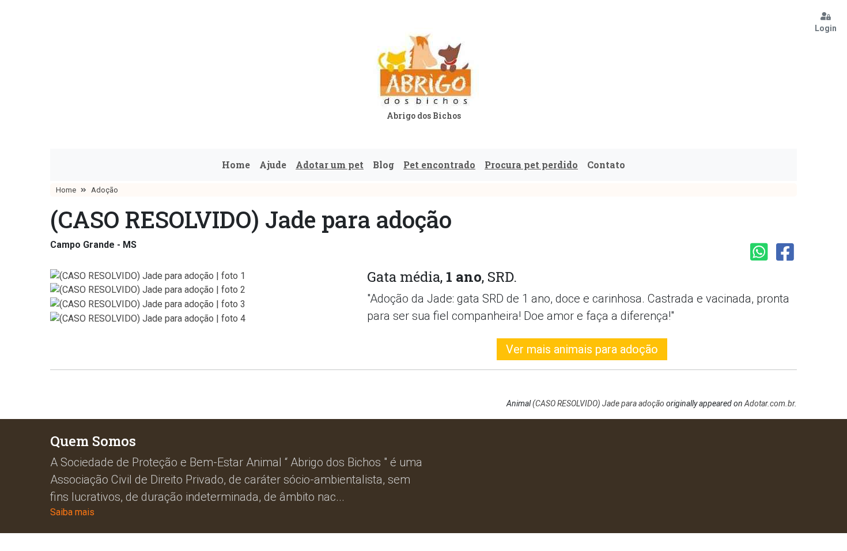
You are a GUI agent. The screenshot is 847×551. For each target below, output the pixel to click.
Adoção (104, 190)
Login (826, 28)
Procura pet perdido (531, 164)
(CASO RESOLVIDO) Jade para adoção (598, 403)
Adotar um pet (330, 164)
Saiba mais (72, 512)
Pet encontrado (439, 164)
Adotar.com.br (769, 403)
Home (236, 164)
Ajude (272, 164)
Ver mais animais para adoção (582, 349)
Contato (606, 164)
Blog (383, 164)
